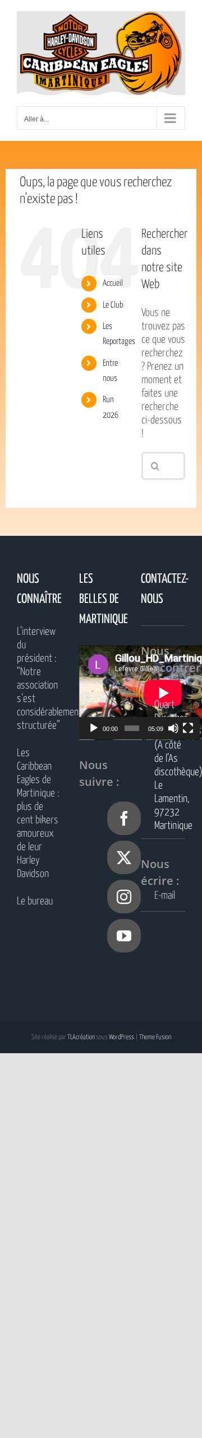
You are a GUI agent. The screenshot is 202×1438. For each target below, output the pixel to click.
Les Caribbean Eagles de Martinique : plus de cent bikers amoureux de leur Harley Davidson (38, 813)
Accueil (113, 283)
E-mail (164, 895)
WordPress (121, 1037)
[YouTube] (124, 936)
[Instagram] (124, 896)
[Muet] (173, 728)
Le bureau (35, 901)
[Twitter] (124, 857)
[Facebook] (124, 818)
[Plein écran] (188, 728)
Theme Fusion (155, 1037)
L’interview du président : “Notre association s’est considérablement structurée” (39, 678)
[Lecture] (93, 728)
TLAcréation (81, 1037)
